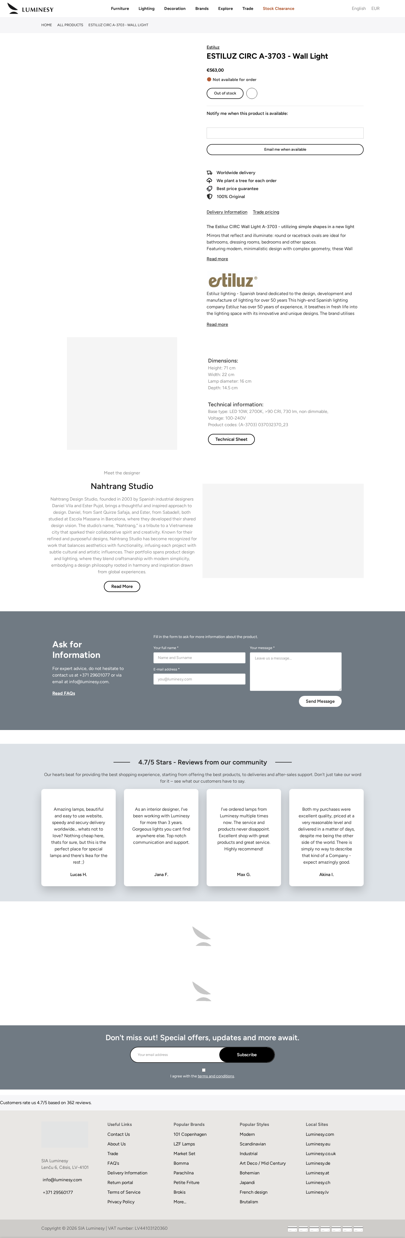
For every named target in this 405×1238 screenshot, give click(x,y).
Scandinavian (253, 1144)
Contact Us (118, 1134)
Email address (220, 122)
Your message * (262, 648)
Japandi (247, 1182)
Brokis (179, 1192)
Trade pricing (266, 212)
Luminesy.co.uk (321, 1153)
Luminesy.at (317, 1172)
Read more (217, 258)
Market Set (184, 1153)
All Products (70, 25)
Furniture (120, 8)
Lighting (147, 8)
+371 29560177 (58, 1192)
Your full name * (166, 648)
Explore (225, 8)
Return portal (120, 1182)
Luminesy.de (318, 1163)
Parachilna (184, 1172)
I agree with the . (202, 1076)
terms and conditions (216, 1076)
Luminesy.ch (318, 1182)
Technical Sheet (231, 439)
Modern (247, 1134)
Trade (247, 8)
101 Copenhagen (190, 1134)
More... (180, 1201)
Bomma (181, 1163)
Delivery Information (227, 212)
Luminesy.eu (318, 1144)
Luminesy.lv (317, 1192)
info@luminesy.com (89, 681)
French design (254, 1192)
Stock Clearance (278, 8)
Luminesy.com (320, 1134)
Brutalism (249, 1201)
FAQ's (113, 1163)
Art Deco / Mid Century (263, 1163)
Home (46, 25)
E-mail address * (166, 669)
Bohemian (250, 1172)
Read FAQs (63, 693)
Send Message (320, 701)
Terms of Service (124, 1192)
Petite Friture (186, 1182)
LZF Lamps (184, 1144)
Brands (202, 8)
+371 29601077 (94, 675)
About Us (116, 1144)
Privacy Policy (120, 1201)
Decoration (175, 8)
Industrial (249, 1153)
